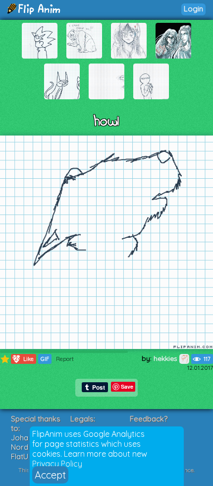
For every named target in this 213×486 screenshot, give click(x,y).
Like (23, 358)
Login (193, 8)
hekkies (166, 358)
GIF (45, 358)
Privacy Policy (57, 464)
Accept (50, 475)
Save (127, 386)
